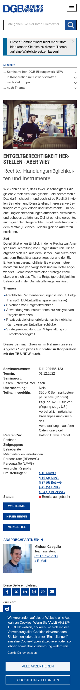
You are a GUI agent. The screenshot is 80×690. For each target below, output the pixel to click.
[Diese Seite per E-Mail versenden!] (52, 592)
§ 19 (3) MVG (49, 478)
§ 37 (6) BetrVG (50, 482)
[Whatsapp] (43, 592)
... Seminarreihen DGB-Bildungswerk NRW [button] (33, 71)
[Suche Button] (70, 25)
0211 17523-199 (46, 556)
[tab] (40, 72)
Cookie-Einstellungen (38, 680)
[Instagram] (34, 592)
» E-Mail (40, 561)
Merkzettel (17, 527)
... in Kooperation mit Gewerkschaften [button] (29, 77)
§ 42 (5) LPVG (49, 487)
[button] (73, 41)
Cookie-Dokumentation (22, 652)
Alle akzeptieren (38, 666)
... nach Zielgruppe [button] (16, 82)
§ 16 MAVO (47, 473)
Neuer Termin (16, 516)
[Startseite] (20, 8)
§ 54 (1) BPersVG (52, 492)
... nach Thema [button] (14, 87)
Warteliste (16, 506)
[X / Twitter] (16, 592)
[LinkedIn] (25, 592)
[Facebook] (7, 592)
